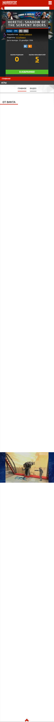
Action (9, 31)
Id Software (21, 37)
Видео (33, 88)
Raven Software (25, 34)
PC (21, 31)
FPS (15, 31)
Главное (22, 88)
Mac (25, 31)
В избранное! (27, 71)
